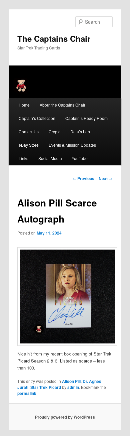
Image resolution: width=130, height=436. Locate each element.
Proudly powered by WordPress (65, 417)
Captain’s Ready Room (86, 118)
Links (23, 158)
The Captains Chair (53, 38)
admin (73, 387)
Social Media (50, 158)
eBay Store (29, 145)
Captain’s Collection (37, 118)
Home (24, 105)
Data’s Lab (80, 131)
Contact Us (29, 131)
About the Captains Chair (62, 105)
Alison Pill (71, 381)
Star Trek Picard (45, 387)
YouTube (80, 158)
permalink (26, 393)
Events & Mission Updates (72, 145)
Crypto (55, 131)
